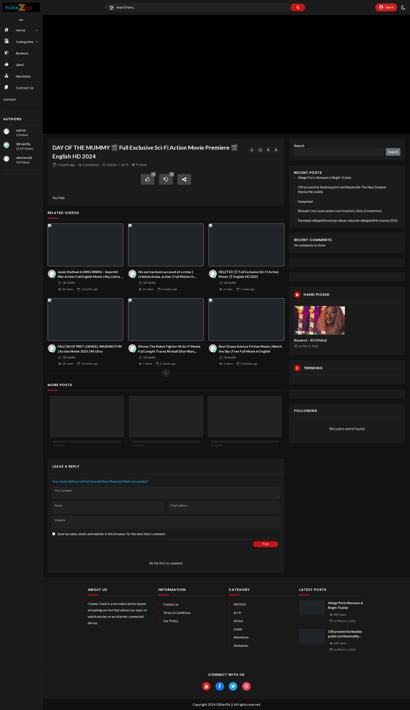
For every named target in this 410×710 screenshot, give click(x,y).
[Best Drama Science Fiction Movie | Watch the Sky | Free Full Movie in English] (246, 319)
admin (21, 130)
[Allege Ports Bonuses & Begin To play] (312, 607)
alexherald (24, 158)
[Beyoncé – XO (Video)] (319, 320)
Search (299, 146)
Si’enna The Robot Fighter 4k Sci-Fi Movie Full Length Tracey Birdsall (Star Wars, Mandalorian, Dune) (169, 349)
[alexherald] (6, 158)
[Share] (184, 179)
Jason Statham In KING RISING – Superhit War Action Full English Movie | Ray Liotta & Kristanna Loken (90, 274)
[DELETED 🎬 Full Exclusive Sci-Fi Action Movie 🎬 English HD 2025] (246, 245)
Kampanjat (305, 201)
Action (112, 165)
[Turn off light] (252, 149)
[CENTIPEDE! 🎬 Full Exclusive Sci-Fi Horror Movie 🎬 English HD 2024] (268, 149)
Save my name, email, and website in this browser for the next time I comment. (111, 534)
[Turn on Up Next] (260, 149)
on (308, 346)
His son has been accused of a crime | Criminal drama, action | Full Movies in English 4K (166, 274)
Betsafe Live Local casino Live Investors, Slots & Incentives (340, 211)
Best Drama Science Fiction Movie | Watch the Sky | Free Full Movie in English (250, 348)
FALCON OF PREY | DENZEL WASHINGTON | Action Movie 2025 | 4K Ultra (90, 348)
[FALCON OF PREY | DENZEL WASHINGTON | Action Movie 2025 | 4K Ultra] (85, 319)
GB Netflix (23, 144)
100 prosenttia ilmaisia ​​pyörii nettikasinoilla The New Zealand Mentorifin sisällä (342, 189)
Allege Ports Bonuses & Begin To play (324, 177)
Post (265, 544)
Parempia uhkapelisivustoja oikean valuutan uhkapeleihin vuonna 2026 (348, 220)
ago (66, 165)
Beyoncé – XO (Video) (310, 340)
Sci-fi (124, 165)
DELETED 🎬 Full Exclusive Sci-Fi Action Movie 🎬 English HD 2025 (249, 274)
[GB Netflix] (6, 145)
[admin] (6, 131)
